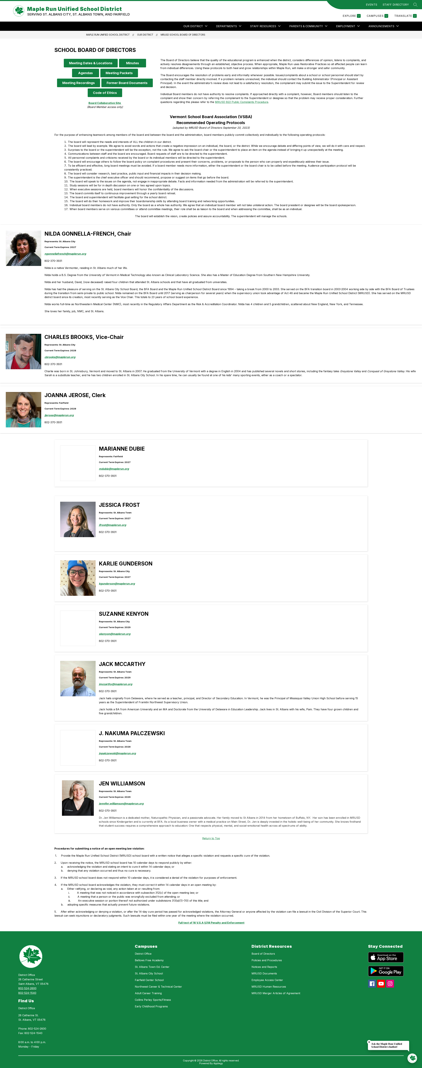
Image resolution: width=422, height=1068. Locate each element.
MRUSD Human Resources (269, 986)
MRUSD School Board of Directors (183, 34)
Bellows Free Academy (149, 960)
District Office (26, 1008)
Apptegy (218, 1063)
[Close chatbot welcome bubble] (369, 1042)
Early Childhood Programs (151, 1006)
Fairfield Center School (149, 980)
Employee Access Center (267, 980)
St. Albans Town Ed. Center (152, 966)
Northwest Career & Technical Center (158, 986)
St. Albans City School (149, 973)
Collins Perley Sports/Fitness (153, 999)
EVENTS (371, 4)
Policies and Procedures (267, 960)
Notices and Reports (264, 966)
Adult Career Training (148, 993)
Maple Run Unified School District (108, 34)
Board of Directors (263, 953)
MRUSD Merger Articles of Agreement (276, 993)
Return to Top (211, 838)
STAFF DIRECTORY (396, 4)
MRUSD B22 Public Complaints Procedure (241, 102)
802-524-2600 (27, 988)
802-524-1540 (27, 993)
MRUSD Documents (264, 973)
